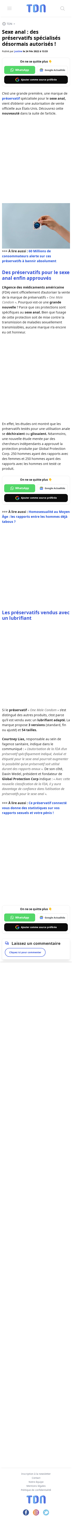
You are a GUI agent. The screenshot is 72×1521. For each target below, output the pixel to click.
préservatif (11, 98)
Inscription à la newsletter (36, 1473)
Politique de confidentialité (36, 1489)
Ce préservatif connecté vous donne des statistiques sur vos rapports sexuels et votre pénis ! (34, 808)
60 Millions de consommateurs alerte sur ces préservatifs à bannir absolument (29, 256)
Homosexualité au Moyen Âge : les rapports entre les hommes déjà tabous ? (36, 516)
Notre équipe (36, 1481)
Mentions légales (36, 1485)
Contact (36, 1477)
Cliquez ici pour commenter (25, 952)
